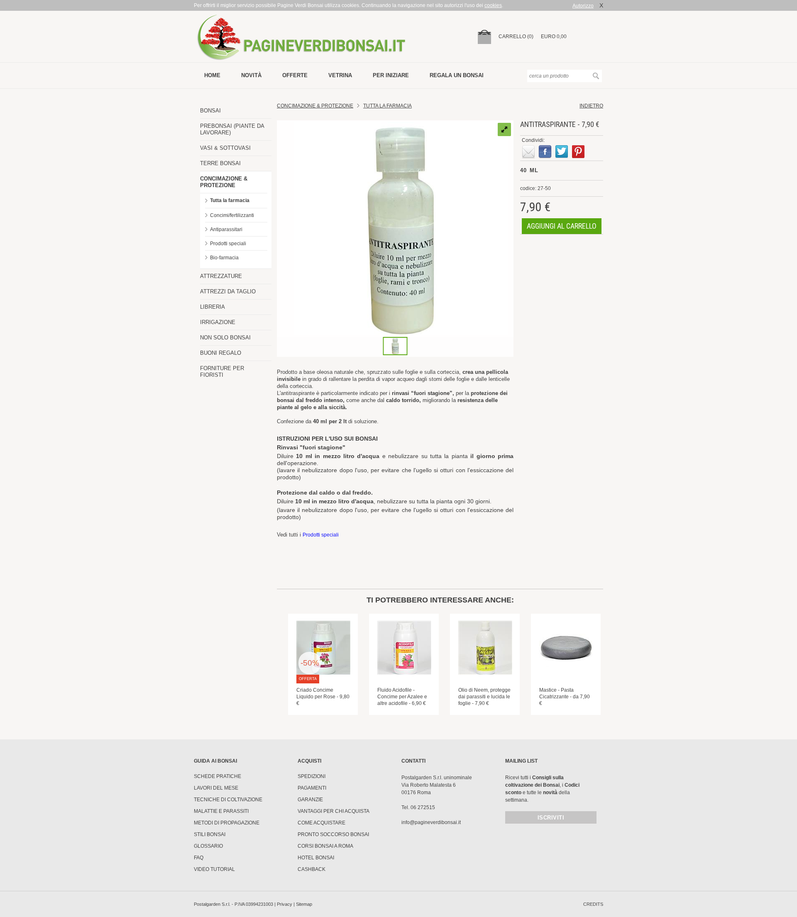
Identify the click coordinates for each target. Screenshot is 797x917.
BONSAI (210, 110)
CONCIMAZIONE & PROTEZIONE (223, 182)
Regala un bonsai (457, 75)
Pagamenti (312, 788)
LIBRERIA (212, 307)
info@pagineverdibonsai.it (431, 822)
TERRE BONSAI (220, 163)
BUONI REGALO (220, 353)
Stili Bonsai (209, 834)
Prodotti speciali (228, 243)
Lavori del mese (216, 788)
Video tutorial (214, 869)
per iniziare (391, 75)
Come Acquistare (321, 823)
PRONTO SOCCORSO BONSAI (333, 834)
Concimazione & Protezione (315, 106)
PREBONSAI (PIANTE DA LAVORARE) (232, 129)
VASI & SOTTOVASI (225, 148)
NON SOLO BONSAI (225, 337)
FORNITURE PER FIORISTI (222, 371)
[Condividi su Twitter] (561, 152)
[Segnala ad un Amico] (528, 152)
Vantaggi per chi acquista (333, 811)
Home (212, 75)
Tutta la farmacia (229, 200)
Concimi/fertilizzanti (232, 215)
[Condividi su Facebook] (545, 152)
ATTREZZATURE (221, 276)
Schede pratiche (217, 776)
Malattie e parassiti (221, 811)
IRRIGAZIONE (217, 322)
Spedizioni (311, 776)
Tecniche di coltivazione (228, 799)
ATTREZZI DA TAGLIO (228, 291)
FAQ (198, 858)
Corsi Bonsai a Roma (325, 846)
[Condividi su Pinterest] (578, 152)
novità (251, 75)
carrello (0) (516, 36)
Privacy (284, 904)
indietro (591, 106)
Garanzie (310, 799)
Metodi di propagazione (226, 823)
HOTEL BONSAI (316, 858)
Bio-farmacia (224, 258)
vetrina (340, 75)
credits (593, 904)
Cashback (311, 869)
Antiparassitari (226, 229)
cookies (493, 5)
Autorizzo (583, 6)
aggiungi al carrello (562, 226)
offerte (295, 75)
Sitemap (304, 904)
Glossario (208, 846)
